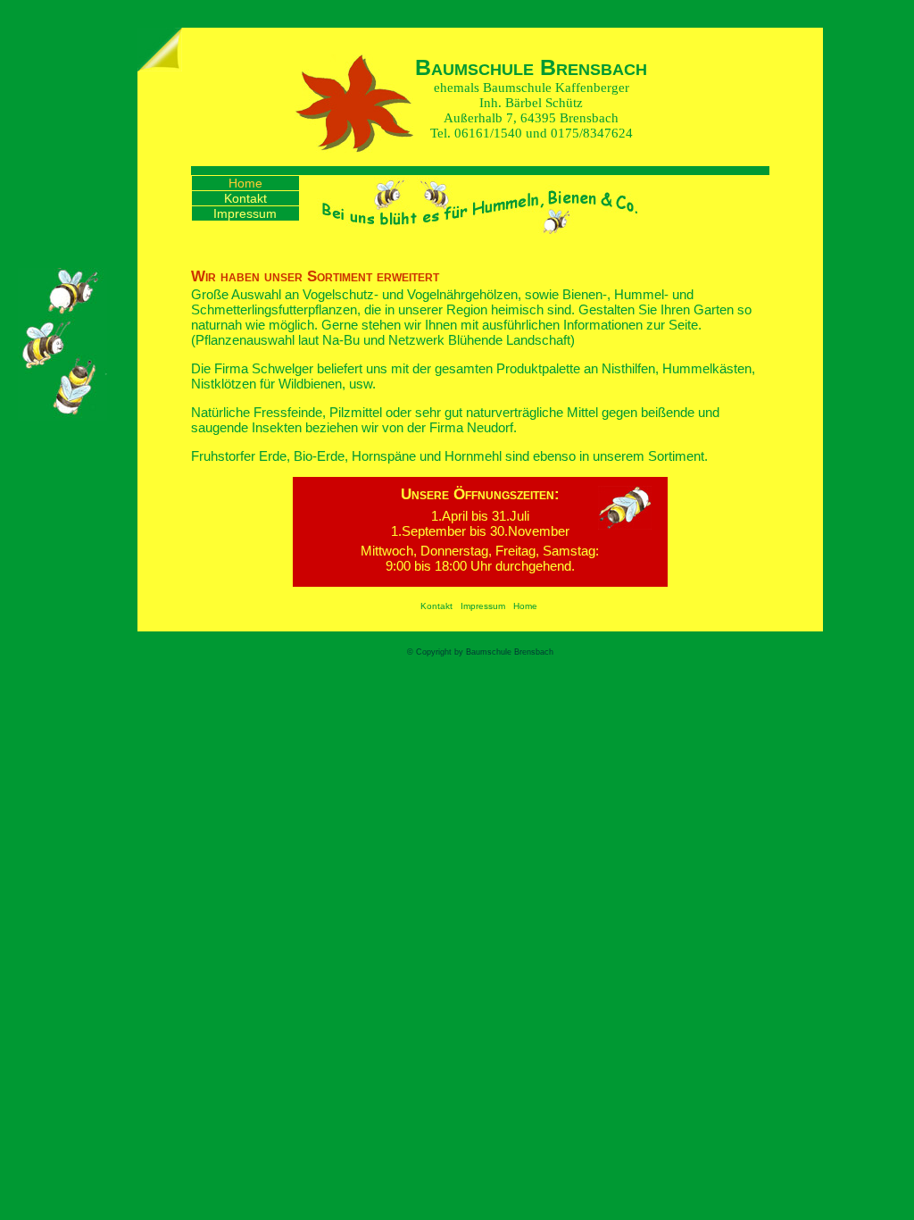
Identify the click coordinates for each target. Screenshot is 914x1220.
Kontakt (245, 198)
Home (245, 183)
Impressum (245, 213)
